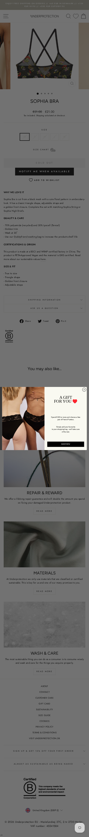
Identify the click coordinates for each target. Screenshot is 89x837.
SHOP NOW (65, 444)
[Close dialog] (84, 389)
